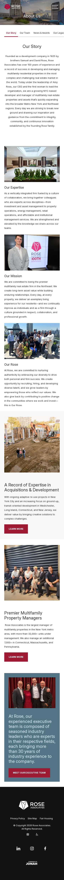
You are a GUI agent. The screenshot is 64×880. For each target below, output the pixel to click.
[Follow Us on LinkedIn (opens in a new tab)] (19, 848)
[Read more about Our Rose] (32, 341)
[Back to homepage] (12, 7)
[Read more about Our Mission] (32, 253)
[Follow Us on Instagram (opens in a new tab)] (32, 848)
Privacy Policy (17, 818)
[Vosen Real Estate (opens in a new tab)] (32, 805)
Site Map (32, 818)
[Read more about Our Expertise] (32, 164)
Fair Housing (46, 818)
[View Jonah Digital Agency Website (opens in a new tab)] (32, 863)
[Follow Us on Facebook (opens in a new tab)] (45, 848)
